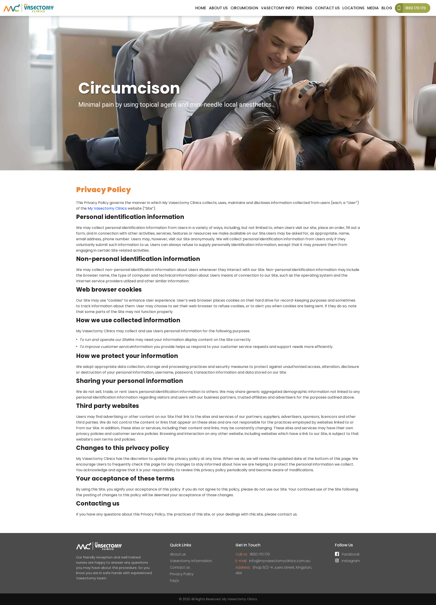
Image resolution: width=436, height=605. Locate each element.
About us (178, 554)
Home (200, 8)
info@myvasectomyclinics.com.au (279, 560)
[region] (218, 93)
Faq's (174, 580)
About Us (218, 8)
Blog (387, 8)
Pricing (304, 8)
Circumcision (244, 8)
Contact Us (327, 8)
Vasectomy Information (191, 560)
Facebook (350, 554)
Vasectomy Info (277, 8)
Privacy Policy (182, 574)
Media (373, 8)
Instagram (351, 560)
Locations (353, 8)
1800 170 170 (415, 8)
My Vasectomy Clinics (107, 208)
